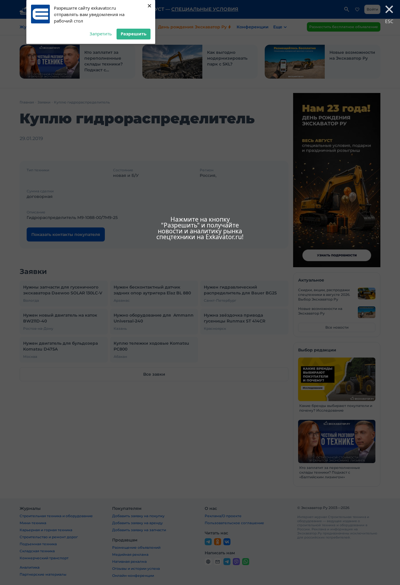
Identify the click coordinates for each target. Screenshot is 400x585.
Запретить (101, 34)
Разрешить (133, 34)
